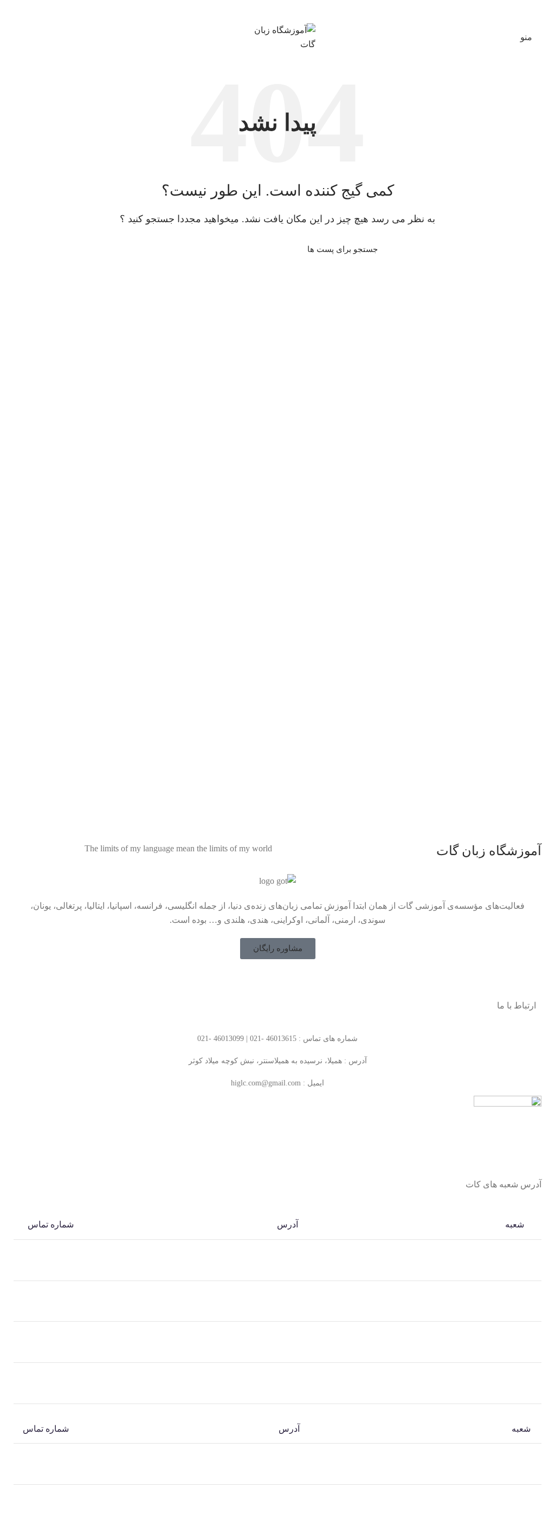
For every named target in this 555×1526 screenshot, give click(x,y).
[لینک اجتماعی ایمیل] (296, 10)
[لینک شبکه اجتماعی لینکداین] (284, 10)
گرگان (520, 1510)
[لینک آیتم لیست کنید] (277, 1039)
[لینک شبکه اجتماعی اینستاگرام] (270, 980)
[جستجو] (183, 249)
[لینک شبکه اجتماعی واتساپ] (271, 10)
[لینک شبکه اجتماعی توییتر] (285, 980)
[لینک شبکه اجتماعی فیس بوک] (299, 980)
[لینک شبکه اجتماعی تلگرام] (259, 10)
